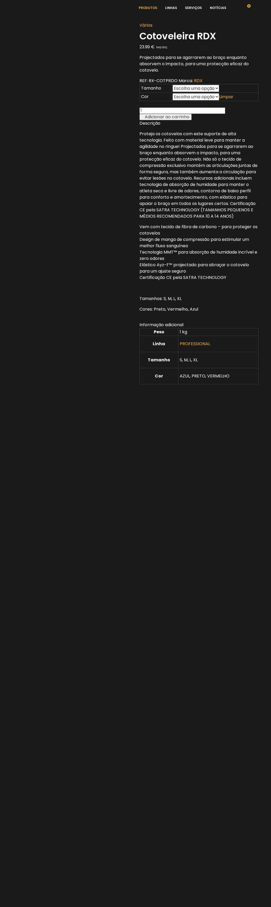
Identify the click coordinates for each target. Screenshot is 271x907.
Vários (145, 25)
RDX (198, 81)
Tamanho (151, 88)
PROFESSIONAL (195, 344)
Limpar (226, 97)
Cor (145, 96)
